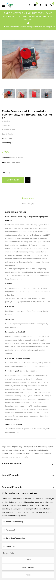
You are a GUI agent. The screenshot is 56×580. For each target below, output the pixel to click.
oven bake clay (39, 447)
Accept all (28, 560)
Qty (3, 172)
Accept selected (28, 567)
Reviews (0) (28, 204)
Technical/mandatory (14, 522)
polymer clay (11, 457)
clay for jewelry (15, 450)
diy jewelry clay (37, 453)
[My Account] (40, 5)
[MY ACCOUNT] (46, 5)
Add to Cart (13, 180)
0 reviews (6, 125)
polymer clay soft (9, 453)
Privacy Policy (9, 553)
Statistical (10, 546)
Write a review (9, 129)
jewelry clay (28, 447)
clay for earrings (23, 453)
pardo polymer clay (14, 447)
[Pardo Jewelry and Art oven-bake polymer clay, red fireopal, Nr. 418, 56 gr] (28, 59)
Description (28, 198)
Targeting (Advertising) (15, 538)
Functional (10, 530)
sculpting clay (43, 450)
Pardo (10, 134)
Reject (28, 575)
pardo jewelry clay (29, 450)
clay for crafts (22, 457)
